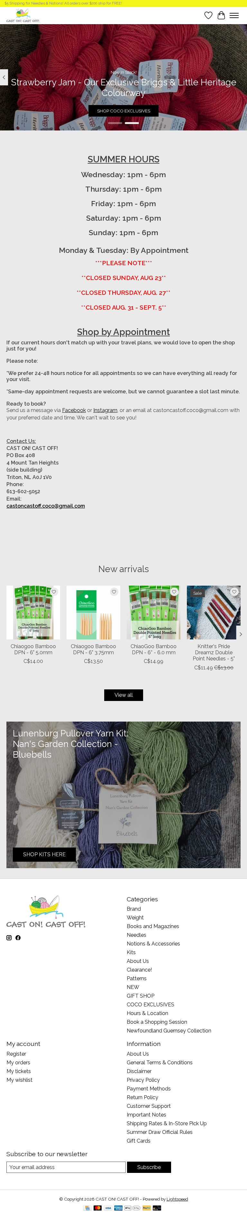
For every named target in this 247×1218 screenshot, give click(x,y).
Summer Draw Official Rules (160, 1132)
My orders (18, 1063)
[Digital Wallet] (132, 1208)
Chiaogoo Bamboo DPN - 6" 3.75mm (93, 649)
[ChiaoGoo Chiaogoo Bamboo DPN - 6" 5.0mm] (33, 612)
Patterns (137, 978)
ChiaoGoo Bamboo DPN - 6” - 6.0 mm (154, 649)
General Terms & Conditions (160, 1063)
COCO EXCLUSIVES (150, 1005)
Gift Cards (139, 1141)
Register (16, 1054)
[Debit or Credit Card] (157, 1208)
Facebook (74, 410)
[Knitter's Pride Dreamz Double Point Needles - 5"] (214, 612)
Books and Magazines (153, 926)
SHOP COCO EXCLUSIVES (123, 110)
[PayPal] (146, 1208)
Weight (135, 918)
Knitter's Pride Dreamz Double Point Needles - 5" (214, 652)
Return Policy (142, 1097)
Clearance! (139, 970)
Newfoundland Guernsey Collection (169, 1031)
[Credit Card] (87, 1208)
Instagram (105, 410)
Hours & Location (147, 1013)
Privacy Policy (143, 1080)
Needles (136, 935)
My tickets (18, 1071)
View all (123, 695)
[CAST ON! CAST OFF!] (22, 15)
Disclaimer (139, 1071)
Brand (134, 909)
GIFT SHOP (140, 996)
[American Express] (118, 1208)
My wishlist (19, 1080)
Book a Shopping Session (157, 1022)
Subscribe (149, 1167)
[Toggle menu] (234, 15)
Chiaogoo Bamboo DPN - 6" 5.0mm (33, 649)
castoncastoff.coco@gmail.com (45, 506)
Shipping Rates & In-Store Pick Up (167, 1123)
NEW (133, 987)
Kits (131, 952)
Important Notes (146, 1115)
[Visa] (108, 1208)
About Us (138, 961)
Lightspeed (177, 1199)
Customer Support (149, 1106)
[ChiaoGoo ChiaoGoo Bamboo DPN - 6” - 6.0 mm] (153, 612)
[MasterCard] (98, 1208)
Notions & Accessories (153, 944)
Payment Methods (149, 1089)
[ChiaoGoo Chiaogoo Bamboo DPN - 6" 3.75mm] (93, 612)
